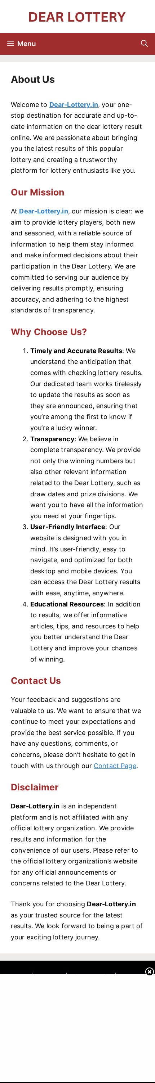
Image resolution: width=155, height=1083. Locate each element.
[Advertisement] (78, 1026)
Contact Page (115, 766)
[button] (144, 44)
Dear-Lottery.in (73, 104)
